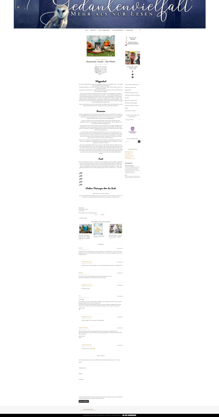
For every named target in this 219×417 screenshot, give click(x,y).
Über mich (93, 30)
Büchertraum (128, 157)
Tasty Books (128, 153)
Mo (79, 295)
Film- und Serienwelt (117, 30)
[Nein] (217, 415)
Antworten (120, 248)
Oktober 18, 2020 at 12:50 (87, 318)
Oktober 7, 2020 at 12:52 (84, 274)
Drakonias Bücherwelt (130, 158)
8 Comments (104, 64)
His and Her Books (129, 155)
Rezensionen (129, 30)
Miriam (81, 248)
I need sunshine (83, 327)
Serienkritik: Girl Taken (130, 110)
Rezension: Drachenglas (99, 236)
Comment (81, 379)
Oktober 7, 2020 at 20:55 (84, 329)
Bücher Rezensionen (100, 59)
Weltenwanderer (129, 151)
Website (81, 373)
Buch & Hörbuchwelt (104, 30)
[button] (97, 214)
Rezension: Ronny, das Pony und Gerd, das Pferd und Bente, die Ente (132, 95)
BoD (103, 73)
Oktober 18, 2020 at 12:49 (87, 263)
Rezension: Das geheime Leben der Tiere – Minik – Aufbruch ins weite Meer (84, 237)
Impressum (82, 410)
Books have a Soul (129, 156)
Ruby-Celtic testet (129, 152)
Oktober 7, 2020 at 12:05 (84, 249)
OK (123, 415)
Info (86, 30)
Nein (126, 415)
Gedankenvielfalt (83, 218)
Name (80, 362)
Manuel (81, 272)
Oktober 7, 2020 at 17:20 (84, 297)
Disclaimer (94, 410)
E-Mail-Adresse (83, 368)
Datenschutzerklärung (88, 410)
